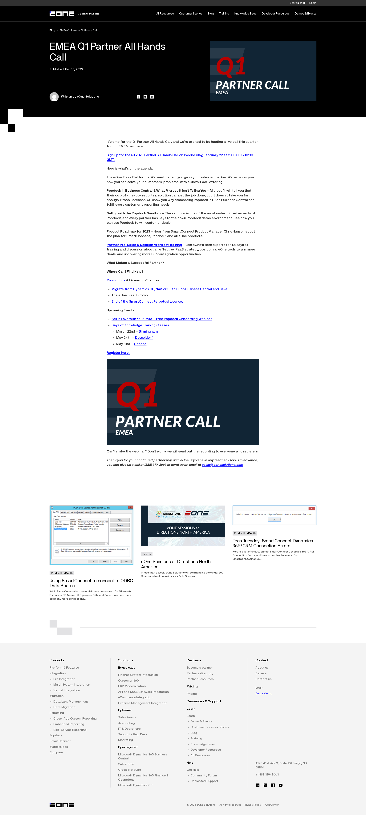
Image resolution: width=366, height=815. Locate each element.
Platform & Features (64, 667)
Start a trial (297, 3)
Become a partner (200, 667)
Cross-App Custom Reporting (75, 718)
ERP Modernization (132, 686)
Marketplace (59, 746)
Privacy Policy (252, 805)
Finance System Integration (138, 674)
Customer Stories (190, 13)
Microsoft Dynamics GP (135, 785)
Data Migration (64, 707)
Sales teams (127, 717)
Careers (261, 673)
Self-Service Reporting (70, 729)
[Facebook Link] (273, 785)
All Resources (165, 13)
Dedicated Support (204, 781)
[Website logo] (62, 13)
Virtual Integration (66, 690)
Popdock (56, 735)
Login (312, 3)
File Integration (64, 679)
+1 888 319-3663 (267, 774)
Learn (191, 715)
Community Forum (204, 775)
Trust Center (271, 805)
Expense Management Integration (142, 703)
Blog (211, 13)
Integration (58, 673)
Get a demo (263, 693)
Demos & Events (305, 13)
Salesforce (126, 764)
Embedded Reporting (68, 724)
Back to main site (89, 14)
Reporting (57, 712)
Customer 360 (128, 680)
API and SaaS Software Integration (143, 691)
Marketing (125, 739)
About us (262, 667)
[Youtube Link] (280, 785)
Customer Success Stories (210, 727)
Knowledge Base (245, 13)
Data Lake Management (70, 701)
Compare (56, 752)
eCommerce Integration (135, 697)
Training (224, 13)
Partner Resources (200, 679)
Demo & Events (202, 721)
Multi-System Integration (71, 684)
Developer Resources (276, 13)
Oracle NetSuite (129, 769)
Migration (56, 695)
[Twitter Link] (265, 785)
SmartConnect (60, 741)
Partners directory (200, 673)
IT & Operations (129, 728)
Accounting (126, 723)
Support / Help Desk (132, 734)
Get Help (193, 769)
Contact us (263, 679)
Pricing (192, 693)
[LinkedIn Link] (257, 785)
